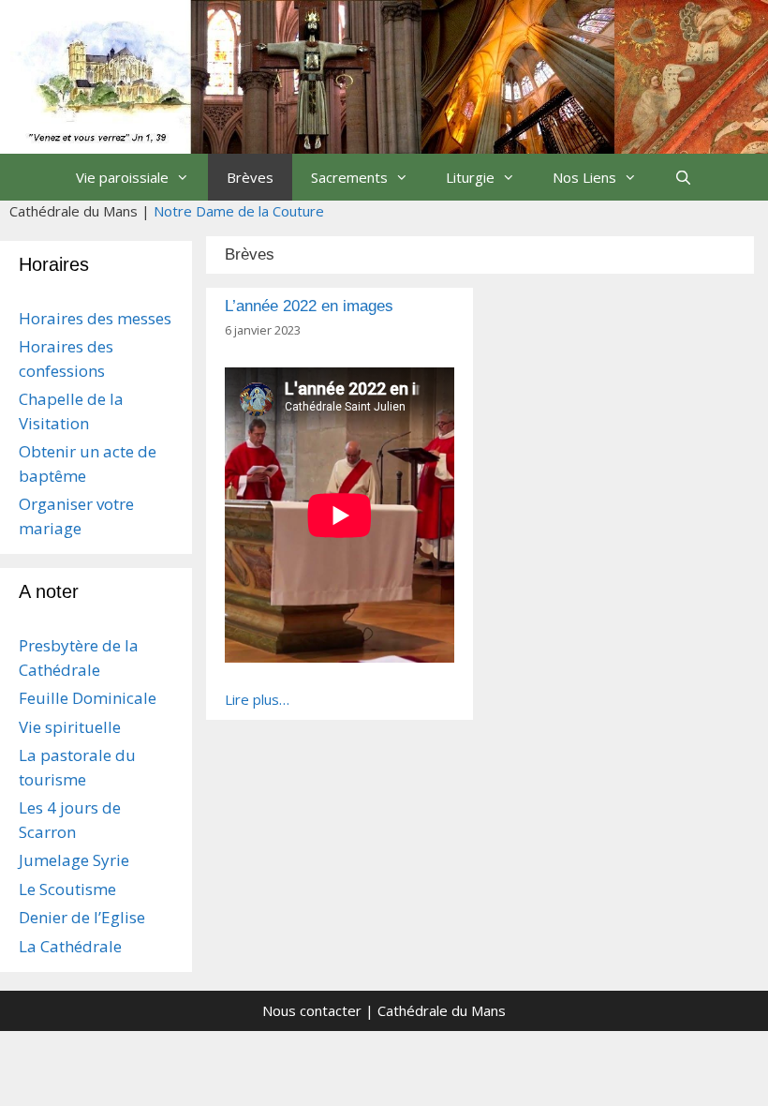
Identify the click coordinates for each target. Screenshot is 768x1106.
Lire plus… (257, 699)
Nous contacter (312, 1010)
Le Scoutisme (67, 889)
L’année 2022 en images (309, 306)
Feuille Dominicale (87, 698)
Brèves (250, 177)
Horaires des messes (95, 318)
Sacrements (349, 177)
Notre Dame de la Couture (239, 211)
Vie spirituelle (70, 727)
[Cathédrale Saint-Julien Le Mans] (384, 75)
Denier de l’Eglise (82, 917)
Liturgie (470, 177)
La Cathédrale (70, 946)
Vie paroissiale (122, 177)
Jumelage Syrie (74, 860)
